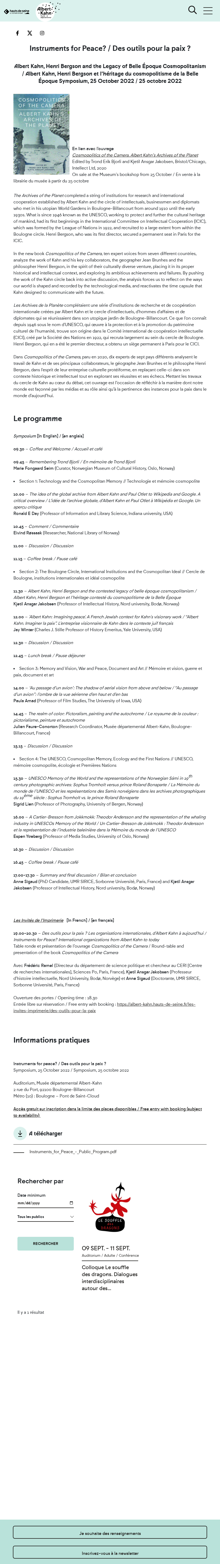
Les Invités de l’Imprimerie (38, 920)
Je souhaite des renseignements (110, 1533)
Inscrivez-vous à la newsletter (110, 1553)
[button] (208, 10)
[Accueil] (32, 12)
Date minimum (31, 1195)
